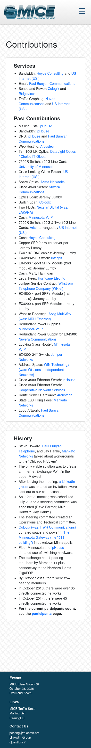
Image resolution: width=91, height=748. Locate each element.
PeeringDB (17, 718)
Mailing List (17, 713)
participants (42, 613)
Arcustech (48, 146)
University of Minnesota (37, 166)
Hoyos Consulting (50, 73)
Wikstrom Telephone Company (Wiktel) (46, 286)
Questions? (17, 742)
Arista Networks (53, 181)
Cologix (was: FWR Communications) (47, 527)
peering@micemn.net (24, 732)
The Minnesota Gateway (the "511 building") (44, 537)
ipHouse (46, 125)
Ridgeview (26, 93)
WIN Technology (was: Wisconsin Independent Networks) (44, 369)
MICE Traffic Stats (22, 708)
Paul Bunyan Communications (52, 83)
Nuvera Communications (38, 101)
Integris (56, 257)
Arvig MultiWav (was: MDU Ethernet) (45, 316)
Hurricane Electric (51, 278)
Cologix (53, 88)
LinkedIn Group (20, 737)
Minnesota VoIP (41, 217)
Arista (34, 227)
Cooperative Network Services (42, 389)
